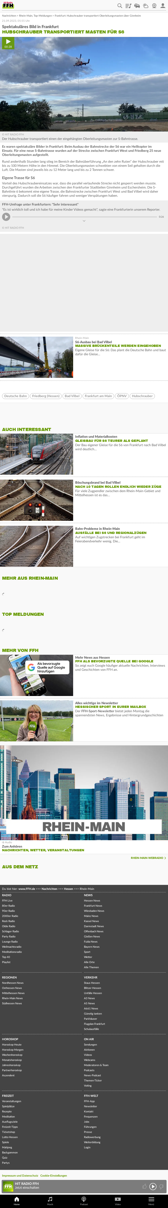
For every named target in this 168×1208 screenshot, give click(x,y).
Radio (6, 895)
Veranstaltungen (11, 1101)
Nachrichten (9, 16)
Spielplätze (8, 1106)
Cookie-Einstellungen (53, 1175)
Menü (151, 1204)
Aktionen (89, 1050)
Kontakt (88, 1111)
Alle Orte (89, 962)
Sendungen (90, 1044)
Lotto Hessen (10, 1137)
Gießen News (92, 936)
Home (17, 1204)
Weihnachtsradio (11, 947)
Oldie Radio (8, 926)
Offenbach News (93, 931)
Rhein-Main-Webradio (147, 858)
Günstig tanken (93, 1014)
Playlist (128, 4)
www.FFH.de (26, 889)
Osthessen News (12, 988)
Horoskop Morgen (12, 1050)
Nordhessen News (13, 983)
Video (118, 1204)
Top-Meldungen (43, 16)
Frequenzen (91, 1116)
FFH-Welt (91, 1096)
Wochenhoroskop (12, 1055)
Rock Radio (8, 921)
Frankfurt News (93, 906)
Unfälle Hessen (93, 993)
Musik (50, 1204)
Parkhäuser (90, 1019)
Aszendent (8, 1075)
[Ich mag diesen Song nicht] (161, 1186)
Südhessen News (12, 1003)
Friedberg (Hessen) (45, 396)
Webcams (89, 1060)
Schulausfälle (91, 1029)
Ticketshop (8, 1132)
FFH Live (7, 900)
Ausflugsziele (10, 1122)
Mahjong (7, 1147)
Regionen (9, 977)
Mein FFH (163, 4)
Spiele (5, 1142)
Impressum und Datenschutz (20, 1175)
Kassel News (91, 921)
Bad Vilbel (72, 396)
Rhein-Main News (12, 998)
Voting (88, 1086)
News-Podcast (92, 1075)
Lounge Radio (10, 942)
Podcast (84, 1204)
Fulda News (91, 942)
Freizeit (8, 1096)
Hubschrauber (142, 396)
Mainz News (91, 916)
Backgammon (10, 1152)
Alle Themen (91, 967)
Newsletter (90, 1106)
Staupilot (137, 4)
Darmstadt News (94, 926)
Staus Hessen (92, 983)
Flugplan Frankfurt (94, 1024)
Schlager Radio (10, 931)
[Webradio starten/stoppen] (153, 1186)
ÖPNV (122, 396)
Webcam (154, 4)
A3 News (89, 998)
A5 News (89, 1003)
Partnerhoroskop (12, 1070)
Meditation (8, 1116)
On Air (89, 1039)
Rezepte (7, 1111)
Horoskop (10, 1039)
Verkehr (90, 977)
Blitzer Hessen (92, 988)
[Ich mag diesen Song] (145, 1186)
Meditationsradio (12, 952)
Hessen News (92, 900)
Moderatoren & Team (96, 1065)
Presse (88, 1132)
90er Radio (8, 911)
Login (87, 1147)
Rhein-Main (25, 16)
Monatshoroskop (12, 1060)
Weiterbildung (92, 1142)
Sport (87, 952)
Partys (6, 1163)
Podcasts (89, 1070)
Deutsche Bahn (15, 396)
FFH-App (89, 1101)
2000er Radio (10, 916)
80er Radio (8, 906)
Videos (88, 1055)
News (88, 895)
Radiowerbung (92, 1137)
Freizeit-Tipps (10, 1127)
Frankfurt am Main (98, 396)
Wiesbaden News (94, 911)
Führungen (90, 1127)
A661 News (91, 1008)
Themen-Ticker (93, 1080)
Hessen (68, 889)
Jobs (86, 1122)
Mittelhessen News (13, 993)
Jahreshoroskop (11, 1065)
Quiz (4, 1158)
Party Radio (8, 936)
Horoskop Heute (12, 1044)
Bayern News (92, 947)
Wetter (146, 4)
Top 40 (6, 957)
